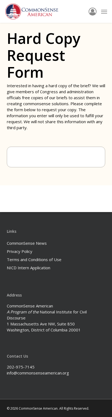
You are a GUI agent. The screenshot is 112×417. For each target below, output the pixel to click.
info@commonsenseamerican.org (38, 373)
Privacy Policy (19, 251)
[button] (104, 11)
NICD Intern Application (28, 267)
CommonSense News (27, 243)
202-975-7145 (21, 367)
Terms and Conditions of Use (34, 259)
